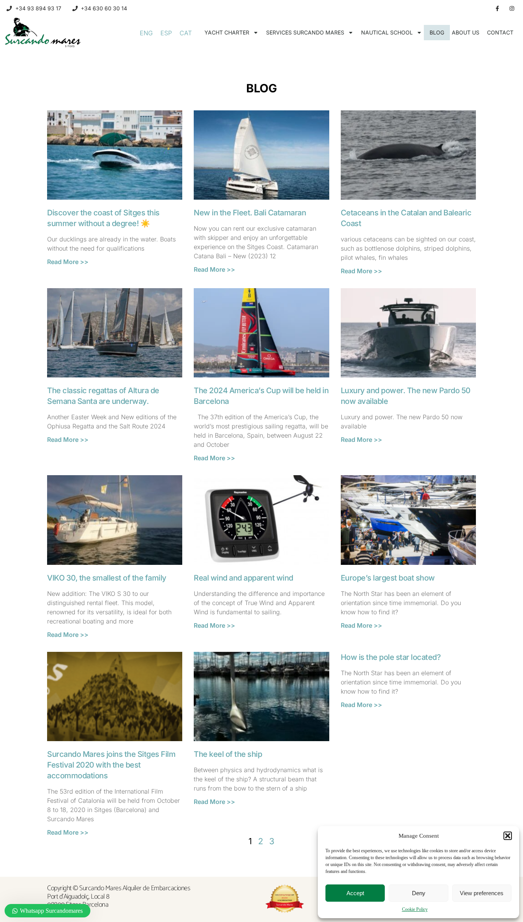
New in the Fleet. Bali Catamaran (250, 212)
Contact (500, 32)
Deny (418, 893)
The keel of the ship (228, 754)
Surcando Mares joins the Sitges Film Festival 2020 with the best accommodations (111, 765)
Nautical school (387, 32)
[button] (508, 836)
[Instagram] (511, 8)
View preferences (481, 893)
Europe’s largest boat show (388, 577)
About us (465, 32)
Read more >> (67, 262)
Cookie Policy (415, 909)
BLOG (437, 32)
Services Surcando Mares (305, 32)
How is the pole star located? (391, 657)
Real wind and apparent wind (243, 577)
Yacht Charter (226, 32)
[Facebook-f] (497, 8)
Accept (355, 893)
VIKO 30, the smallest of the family (107, 577)
